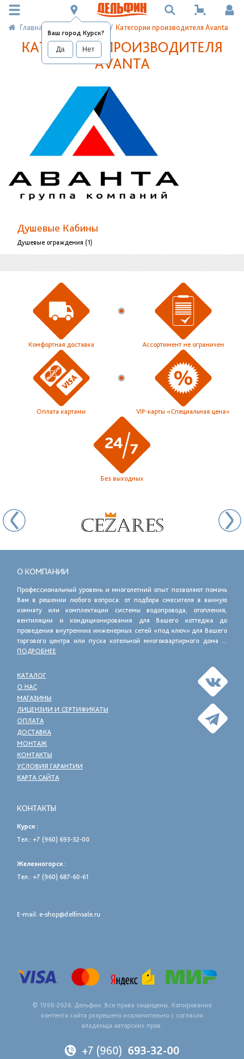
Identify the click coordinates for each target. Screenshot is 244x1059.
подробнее (36, 651)
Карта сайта (38, 777)
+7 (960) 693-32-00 (61, 839)
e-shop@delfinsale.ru (69, 914)
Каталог (31, 675)
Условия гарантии (50, 766)
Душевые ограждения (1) (54, 242)
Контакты (34, 755)
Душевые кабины (57, 227)
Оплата (30, 721)
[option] (122, 522)
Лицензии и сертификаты (62, 709)
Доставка (34, 732)
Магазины (34, 698)
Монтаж (32, 743)
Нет (88, 49)
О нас (27, 687)
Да (60, 49)
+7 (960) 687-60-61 (61, 877)
